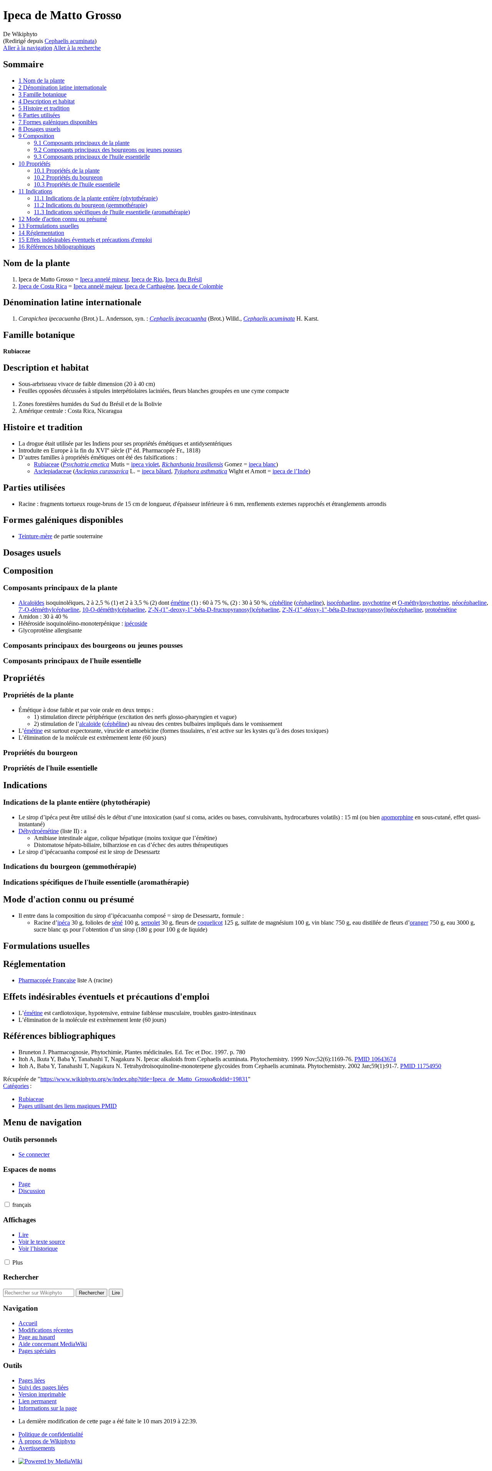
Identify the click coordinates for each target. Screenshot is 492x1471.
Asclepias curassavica (101, 471)
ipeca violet (145, 464)
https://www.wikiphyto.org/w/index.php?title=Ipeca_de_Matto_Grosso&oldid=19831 (144, 1079)
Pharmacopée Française (47, 980)
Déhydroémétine (38, 831)
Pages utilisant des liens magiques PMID (67, 1106)
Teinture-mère (35, 536)
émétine (180, 602)
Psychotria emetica (86, 464)
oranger (419, 922)
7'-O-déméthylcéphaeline (48, 609)
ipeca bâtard (156, 471)
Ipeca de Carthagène (149, 286)
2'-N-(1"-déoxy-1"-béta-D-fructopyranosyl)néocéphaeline (352, 609)
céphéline (281, 602)
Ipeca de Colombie (200, 286)
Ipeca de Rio (146, 279)
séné (117, 922)
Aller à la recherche (77, 48)
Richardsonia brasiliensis (192, 464)
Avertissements (36, 1448)
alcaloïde (90, 724)
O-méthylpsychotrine (423, 602)
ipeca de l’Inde (290, 471)
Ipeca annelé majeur (97, 286)
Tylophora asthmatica (200, 471)
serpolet (150, 922)
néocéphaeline (469, 602)
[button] (7, 1204)
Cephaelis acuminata (70, 41)
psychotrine (376, 602)
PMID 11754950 (420, 1066)
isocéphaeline (343, 602)
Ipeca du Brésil (183, 279)
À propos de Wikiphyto (46, 1441)
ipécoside (136, 623)
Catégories (16, 1086)
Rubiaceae (46, 464)
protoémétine (441, 609)
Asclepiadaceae (52, 471)
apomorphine (397, 817)
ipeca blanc (262, 464)
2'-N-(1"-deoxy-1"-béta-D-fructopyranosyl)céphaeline (213, 609)
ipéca (63, 922)
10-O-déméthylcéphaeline (113, 609)
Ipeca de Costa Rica (42, 286)
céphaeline (309, 602)
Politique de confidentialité (50, 1434)
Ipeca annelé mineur (104, 279)
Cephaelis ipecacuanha (178, 318)
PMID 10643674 (375, 1059)
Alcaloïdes (31, 602)
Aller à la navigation (27, 48)
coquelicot (210, 922)
